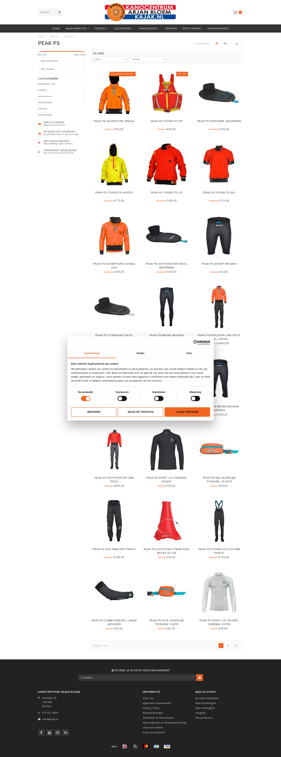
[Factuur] (135, 746)
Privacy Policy (151, 707)
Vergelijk (200, 712)
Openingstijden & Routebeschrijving (164, 722)
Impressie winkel (153, 727)
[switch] (122, 398)
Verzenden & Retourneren (158, 717)
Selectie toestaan (141, 412)
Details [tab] (141, 353)
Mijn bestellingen (205, 703)
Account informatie (207, 698)
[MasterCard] (146, 746)
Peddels (100, 28)
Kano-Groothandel (154, 732)
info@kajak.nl (50, 719)
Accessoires (122, 28)
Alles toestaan (187, 412)
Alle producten (204, 717)
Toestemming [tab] (91, 353)
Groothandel (192, 28)
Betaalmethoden (153, 712)
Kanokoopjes (148, 28)
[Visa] (167, 746)
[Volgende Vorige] (235, 645)
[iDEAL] (125, 746)
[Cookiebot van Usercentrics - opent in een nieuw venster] (196, 342)
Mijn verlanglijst (205, 707)
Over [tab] (189, 353)
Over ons (148, 698)
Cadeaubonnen (218, 28)
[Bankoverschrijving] (114, 746)
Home (56, 28)
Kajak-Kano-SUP (76, 28)
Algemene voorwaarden (157, 703)
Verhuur (171, 28)
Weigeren (93, 412)
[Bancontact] (156, 746)
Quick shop (115, 120)
